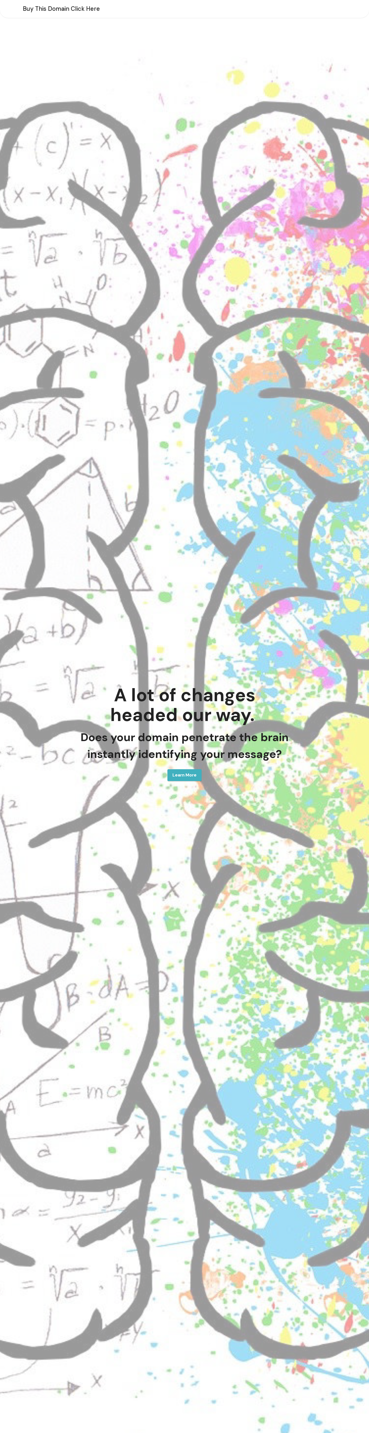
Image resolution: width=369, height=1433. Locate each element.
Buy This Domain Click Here (61, 9)
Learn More (184, 775)
